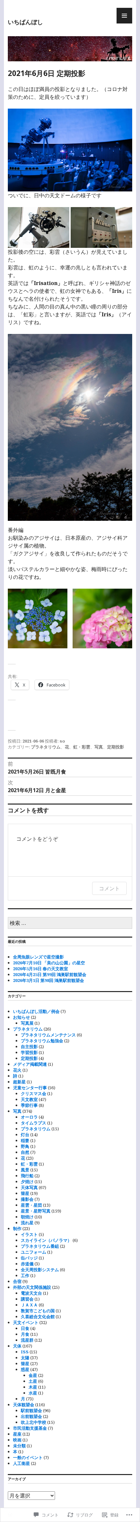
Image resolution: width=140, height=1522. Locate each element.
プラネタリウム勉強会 (42, 1041)
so (62, 741)
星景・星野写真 (35, 1211)
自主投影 (29, 1046)
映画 (17, 1440)
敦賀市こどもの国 (38, 1311)
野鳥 (25, 1146)
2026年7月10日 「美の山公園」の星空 (49, 963)
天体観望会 (23, 1405)
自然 (25, 1152)
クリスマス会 (33, 1093)
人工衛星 (21, 1463)
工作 (25, 1275)
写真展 (27, 1023)
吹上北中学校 (33, 1422)
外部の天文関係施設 (32, 1287)
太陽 (25, 1358)
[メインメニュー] (124, 15)
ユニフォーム (33, 1252)
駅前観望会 (31, 1410)
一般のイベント (28, 1457)
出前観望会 (31, 1416)
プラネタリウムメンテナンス (48, 1035)
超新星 (19, 1082)
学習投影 (29, 1052)
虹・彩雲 (81, 747)
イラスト (29, 1234)
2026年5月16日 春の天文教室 (40, 969)
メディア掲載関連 (30, 1064)
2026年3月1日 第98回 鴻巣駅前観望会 (48, 980)
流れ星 (27, 1223)
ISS (25, 1352)
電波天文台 (31, 1293)
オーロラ (29, 1117)
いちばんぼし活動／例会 (36, 1011)
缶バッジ (29, 1258)
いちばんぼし (25, 22)
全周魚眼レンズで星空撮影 (38, 957)
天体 (17, 1346)
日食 (25, 1328)
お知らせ (21, 1017)
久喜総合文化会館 (38, 1316)
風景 (25, 1170)
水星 (33, 1393)
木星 (33, 1387)
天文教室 (29, 1099)
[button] (70, 427)
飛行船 (27, 1176)
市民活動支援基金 (30, 1428)
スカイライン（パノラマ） (46, 1240)
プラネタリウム (46, 747)
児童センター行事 (30, 1088)
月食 (25, 1334)
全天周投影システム (40, 1270)
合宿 (17, 1281)
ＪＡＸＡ (29, 1305)
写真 (98, 747)
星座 (17, 1434)
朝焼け (27, 1217)
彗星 (25, 1193)
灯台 (25, 1135)
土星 (33, 1381)
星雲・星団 (31, 1205)
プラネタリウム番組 (40, 1246)
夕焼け (27, 1181)
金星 (33, 1375)
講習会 (27, 1299)
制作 (17, 1228)
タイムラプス (33, 1123)
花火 (17, 1070)
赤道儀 (27, 1264)
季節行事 (29, 1105)
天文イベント (25, 1322)
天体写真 (29, 1187)
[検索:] (70, 923)
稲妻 (25, 1140)
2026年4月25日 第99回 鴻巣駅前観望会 (49, 974)
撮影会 (27, 1199)
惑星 (25, 1369)
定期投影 (115, 747)
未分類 (19, 1446)
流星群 (27, 1340)
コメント (109, 888)
